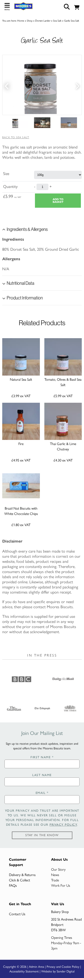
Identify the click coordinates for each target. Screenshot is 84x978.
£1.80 (20, 524)
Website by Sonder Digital (58, 971)
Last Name (42, 775)
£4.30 (63, 460)
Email (42, 793)
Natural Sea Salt (21, 379)
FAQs (13, 885)
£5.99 (63, 395)
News (55, 874)
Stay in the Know (42, 835)
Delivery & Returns (22, 874)
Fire (21, 443)
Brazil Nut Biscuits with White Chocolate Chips (21, 511)
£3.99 (20, 395)
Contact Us (17, 913)
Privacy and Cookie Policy (63, 966)
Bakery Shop (60, 911)
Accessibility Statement (24, 971)
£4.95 (20, 460)
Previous (7, 85)
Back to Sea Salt (15, 137)
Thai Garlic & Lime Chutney (63, 446)
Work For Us (60, 885)
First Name (42, 757)
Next (77, 85)
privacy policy (63, 825)
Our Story (58, 869)
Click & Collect (19, 879)
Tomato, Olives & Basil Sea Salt (63, 382)
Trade (55, 879)
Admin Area (36, 966)
